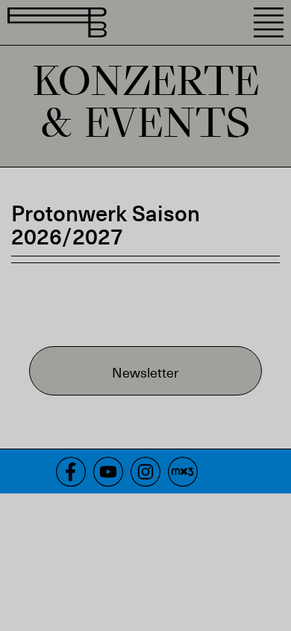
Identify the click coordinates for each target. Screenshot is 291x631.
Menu (269, 22)
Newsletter (145, 372)
